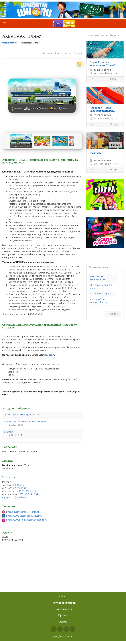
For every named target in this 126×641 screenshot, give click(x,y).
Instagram (60, 629)
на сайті (50, 355)
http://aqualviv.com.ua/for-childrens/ (23, 512)
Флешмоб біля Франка (101, 293)
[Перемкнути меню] (4, 23)
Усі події (113, 314)
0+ (92, 79)
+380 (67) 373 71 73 (16, 488)
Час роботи (47, 53)
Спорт (113, 79)
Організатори (9, 42)
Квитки (58, 53)
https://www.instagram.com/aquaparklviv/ (26, 520)
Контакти (78, 53)
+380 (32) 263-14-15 (26, 491)
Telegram (66, 629)
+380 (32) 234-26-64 (28, 494)
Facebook (53, 629)
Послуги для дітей (116, 124)
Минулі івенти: (101, 267)
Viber (72, 629)
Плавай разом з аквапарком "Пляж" (22, 414)
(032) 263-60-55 (20, 485)
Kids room (8, 432)
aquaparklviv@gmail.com (14, 497)
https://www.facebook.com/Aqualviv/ (24, 516)
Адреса (68, 53)
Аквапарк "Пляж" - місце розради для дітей (25, 421)
